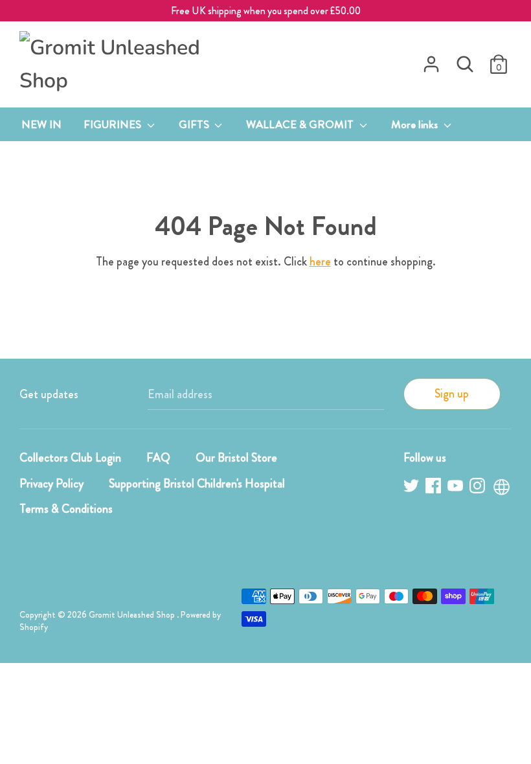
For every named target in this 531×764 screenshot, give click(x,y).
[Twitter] (412, 488)
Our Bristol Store (236, 457)
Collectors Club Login (70, 457)
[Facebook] (434, 488)
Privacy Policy (51, 483)
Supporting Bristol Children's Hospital (197, 483)
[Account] (431, 60)
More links (415, 124)
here (320, 261)
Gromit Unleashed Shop (133, 615)
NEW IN (41, 124)
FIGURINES (114, 124)
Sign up (452, 393)
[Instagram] (478, 488)
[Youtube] (456, 488)
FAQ (158, 457)
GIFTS (195, 124)
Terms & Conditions (66, 508)
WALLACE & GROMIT (301, 124)
